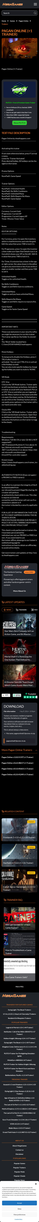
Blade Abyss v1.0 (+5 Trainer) (19, 1128)
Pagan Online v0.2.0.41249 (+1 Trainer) (17, 774)
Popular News (19, 1180)
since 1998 (29, 572)
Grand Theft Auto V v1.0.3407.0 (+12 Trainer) (19, 1132)
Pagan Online (23, 21)
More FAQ (19, 987)
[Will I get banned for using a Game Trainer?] (19, 918)
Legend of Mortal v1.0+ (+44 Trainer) (19, 1027)
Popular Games (19, 1163)
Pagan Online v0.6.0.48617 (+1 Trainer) (17, 763)
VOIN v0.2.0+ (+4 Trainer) (19, 1124)
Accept (19, 1203)
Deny (19, 1209)
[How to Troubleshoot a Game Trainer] (19, 944)
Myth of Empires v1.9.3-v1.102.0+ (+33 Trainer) (19, 1109)
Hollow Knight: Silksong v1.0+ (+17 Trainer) (19, 1038)
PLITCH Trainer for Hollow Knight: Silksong (19, 1064)
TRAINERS (23, 610)
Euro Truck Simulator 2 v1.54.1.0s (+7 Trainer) (20, 1120)
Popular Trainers (19, 1168)
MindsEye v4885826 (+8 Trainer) (19, 1060)
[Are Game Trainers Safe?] (19, 969)
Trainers (5, 24)
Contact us (20, 1150)
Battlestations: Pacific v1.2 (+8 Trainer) (19, 1075)
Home (4, 21)
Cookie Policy (18, 1219)
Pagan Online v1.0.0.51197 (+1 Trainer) (17, 757)
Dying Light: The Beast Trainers (19, 1010)
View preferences (19, 1215)
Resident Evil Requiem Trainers (19, 1018)
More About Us (19, 591)
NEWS (8, 610)
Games (12, 21)
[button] (36, 1184)
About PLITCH (19, 123)
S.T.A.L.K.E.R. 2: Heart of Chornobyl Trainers (19, 1014)
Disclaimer (20, 1154)
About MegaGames (19, 1146)
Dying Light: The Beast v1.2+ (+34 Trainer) (19, 1043)
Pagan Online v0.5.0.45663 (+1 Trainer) (17, 769)
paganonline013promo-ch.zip (15, 741)
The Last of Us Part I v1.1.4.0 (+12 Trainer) (19, 1105)
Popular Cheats (19, 1176)
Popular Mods (19, 1172)
